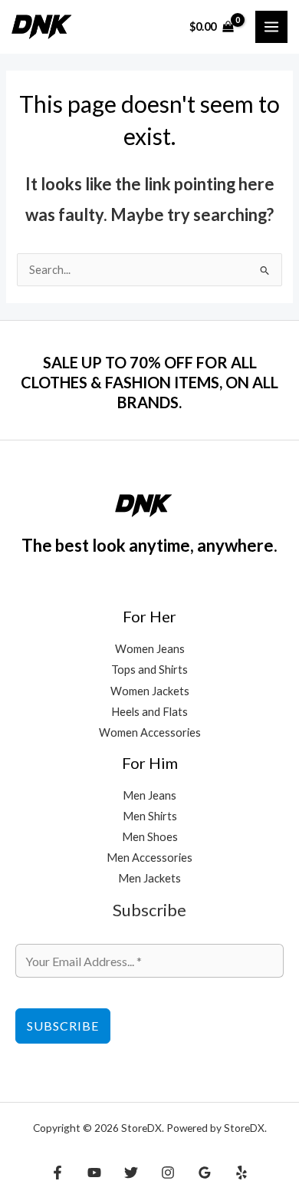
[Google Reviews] (205, 1172)
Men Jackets (149, 878)
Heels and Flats (149, 711)
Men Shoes (150, 836)
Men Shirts (150, 816)
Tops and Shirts (149, 669)
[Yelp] (241, 1172)
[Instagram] (168, 1172)
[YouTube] (94, 1172)
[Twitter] (131, 1172)
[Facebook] (57, 1172)
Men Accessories (149, 857)
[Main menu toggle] (271, 27)
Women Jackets (149, 691)
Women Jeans (150, 648)
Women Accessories (150, 732)
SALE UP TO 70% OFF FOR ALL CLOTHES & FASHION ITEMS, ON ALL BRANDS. (149, 382)
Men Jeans (149, 795)
